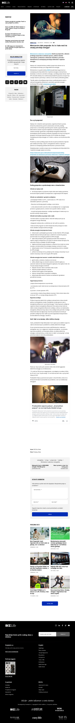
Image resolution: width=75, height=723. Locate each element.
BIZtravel (43, 7)
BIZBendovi (41, 662)
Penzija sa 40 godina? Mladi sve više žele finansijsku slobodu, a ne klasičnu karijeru (39, 568)
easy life (9, 95)
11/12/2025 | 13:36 (34, 596)
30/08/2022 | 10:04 (48, 42)
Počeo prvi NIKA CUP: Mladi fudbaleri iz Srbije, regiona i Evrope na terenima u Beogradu (15, 28)
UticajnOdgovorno (43, 652)
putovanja (22, 97)
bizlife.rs (44, 704)
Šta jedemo (41, 655)
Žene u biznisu (42, 650)
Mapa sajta (41, 689)
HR (17, 95)
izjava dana (21, 95)
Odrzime (9, 97)
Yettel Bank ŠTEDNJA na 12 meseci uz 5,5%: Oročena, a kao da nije (39, 591)
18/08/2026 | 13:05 (34, 572)
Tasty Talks (41, 659)
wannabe (15, 99)
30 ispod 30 (10, 93)
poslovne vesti (15, 97)
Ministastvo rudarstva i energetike (50, 462)
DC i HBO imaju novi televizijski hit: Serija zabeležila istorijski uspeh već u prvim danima (15, 47)
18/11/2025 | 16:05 (55, 570)
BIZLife (41, 42)
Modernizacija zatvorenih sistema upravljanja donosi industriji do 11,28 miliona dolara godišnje (59, 543)
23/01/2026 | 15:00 (55, 548)
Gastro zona (51, 7)
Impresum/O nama (43, 685)
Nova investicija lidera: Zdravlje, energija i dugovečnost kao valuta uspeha (60, 591)
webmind (20, 99)
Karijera (30, 7)
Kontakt (41, 687)
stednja (60, 460)
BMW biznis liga (42, 664)
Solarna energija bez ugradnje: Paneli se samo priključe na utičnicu (15, 22)
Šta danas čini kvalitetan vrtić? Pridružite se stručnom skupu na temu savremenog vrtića (15, 35)
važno (10, 99)
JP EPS (48, 70)
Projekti (58, 7)
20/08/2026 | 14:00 (34, 547)
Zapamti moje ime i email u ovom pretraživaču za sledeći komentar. (47, 509)
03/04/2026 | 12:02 (55, 596)
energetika (40, 460)
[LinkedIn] (12, 82)
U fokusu (8, 7)
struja (46, 460)
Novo (2, 7)
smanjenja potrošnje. (49, 84)
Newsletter (8, 692)
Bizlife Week (42, 666)
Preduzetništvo (22, 7)
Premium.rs (28, 704)
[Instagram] (7, 82)
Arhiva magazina (9, 694)
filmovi (13, 95)
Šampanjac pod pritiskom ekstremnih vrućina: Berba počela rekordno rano (14, 41)
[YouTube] (25, 82)
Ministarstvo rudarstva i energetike (40, 54)
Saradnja (7, 685)
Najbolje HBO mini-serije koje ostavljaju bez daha (59, 567)
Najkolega (41, 648)
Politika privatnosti (43, 692)
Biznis (14, 7)
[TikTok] (21, 82)
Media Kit (7, 687)
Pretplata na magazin (10, 689)
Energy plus (33, 42)
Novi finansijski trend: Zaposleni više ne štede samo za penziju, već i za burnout (39, 543)
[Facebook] (16, 82)
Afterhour (36, 7)
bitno (16, 93)
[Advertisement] (50, 437)
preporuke (53, 460)
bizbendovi (20, 93)
